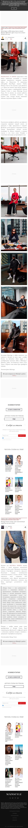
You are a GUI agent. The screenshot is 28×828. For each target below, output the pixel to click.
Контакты (15, 817)
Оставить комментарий (14, 409)
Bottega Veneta (16, 565)
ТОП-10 (14, 375)
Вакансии (15, 820)
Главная (3, 27)
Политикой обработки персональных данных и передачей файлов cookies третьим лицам (15, 3)
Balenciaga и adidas (8, 76)
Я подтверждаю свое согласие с (12, 438)
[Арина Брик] (2, 526)
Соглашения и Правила (15, 811)
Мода (6, 27)
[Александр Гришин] (2, 37)
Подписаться (22, 435)
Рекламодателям (14, 815)
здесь (18, 5)
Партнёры (15, 813)
